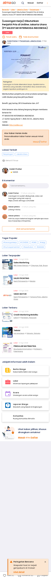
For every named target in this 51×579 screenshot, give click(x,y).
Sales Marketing (21, 262)
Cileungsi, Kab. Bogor (39, 265)
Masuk (31, 3)
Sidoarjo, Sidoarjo (33, 333)
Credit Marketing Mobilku (26, 314)
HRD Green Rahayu (21, 265)
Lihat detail (18, 572)
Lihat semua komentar (25, 229)
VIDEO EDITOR (20, 294)
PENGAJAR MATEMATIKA (25, 346)
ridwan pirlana (14, 207)
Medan (32, 281)
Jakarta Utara (22, 9)
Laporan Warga (20, 404)
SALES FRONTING (21, 278)
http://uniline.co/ (16, 125)
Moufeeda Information (23, 349)
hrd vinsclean (19, 333)
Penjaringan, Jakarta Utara (30, 41)
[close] (45, 562)
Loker (13, 9)
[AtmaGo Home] (9, 3)
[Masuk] (9, 432)
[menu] (47, 3)
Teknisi (17, 330)
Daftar (40, 3)
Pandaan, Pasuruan (28, 318)
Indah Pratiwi (12, 41)
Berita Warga (19, 369)
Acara (16, 392)
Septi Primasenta (21, 281)
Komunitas (18, 416)
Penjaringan (34, 9)
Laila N (16, 318)
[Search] (23, 3)
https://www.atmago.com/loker (21, 201)
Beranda (5, 9)
